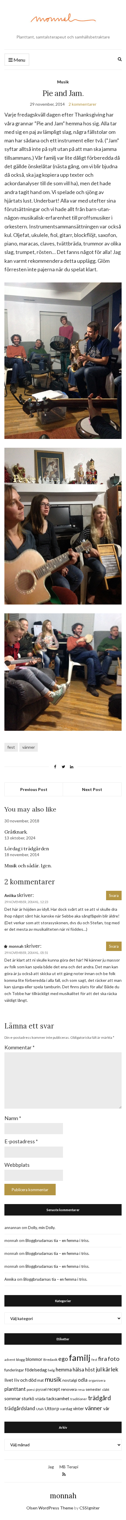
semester (93, 1389)
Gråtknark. (16, 832)
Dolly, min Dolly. (41, 1227)
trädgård (99, 1397)
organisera (96, 1380)
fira (102, 1358)
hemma (64, 1369)
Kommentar (19, 1047)
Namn (12, 1118)
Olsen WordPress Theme (49, 1507)
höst (90, 1370)
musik (53, 1379)
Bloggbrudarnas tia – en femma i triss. (57, 1240)
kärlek (110, 1369)
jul (99, 1369)
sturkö (28, 1398)
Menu (19, 60)
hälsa (78, 1369)
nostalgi (69, 1380)
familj (80, 1357)
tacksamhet (57, 1398)
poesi (31, 1389)
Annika (10, 1279)
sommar (12, 1398)
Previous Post (33, 789)
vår (106, 1408)
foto (114, 1358)
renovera (69, 1389)
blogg (20, 1359)
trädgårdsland (19, 1408)
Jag (51, 1466)
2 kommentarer (82, 104)
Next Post (92, 789)
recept (53, 1389)
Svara (114, 895)
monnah (63, 1495)
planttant (15, 1389)
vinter (78, 1408)
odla (83, 1380)
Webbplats (17, 1165)
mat (40, 1380)
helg (51, 1370)
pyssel (41, 1389)
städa (40, 1398)
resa (81, 1389)
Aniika (10, 895)
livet (8, 1380)
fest (11, 747)
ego (63, 1358)
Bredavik (50, 1359)
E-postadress (21, 1141)
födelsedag (36, 1369)
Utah (40, 1409)
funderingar (14, 1370)
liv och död (25, 1380)
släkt (105, 1389)
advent (9, 1359)
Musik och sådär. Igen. (28, 865)
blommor (34, 1359)
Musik (63, 81)
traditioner (78, 1399)
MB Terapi (68, 1466)
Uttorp (52, 1408)
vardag (66, 1408)
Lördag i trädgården (26, 848)
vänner (28, 747)
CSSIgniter (89, 1507)
